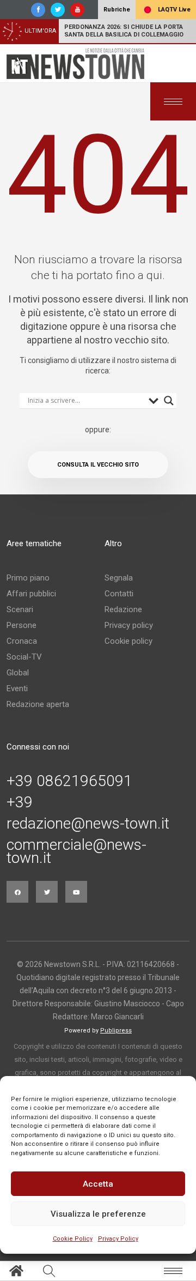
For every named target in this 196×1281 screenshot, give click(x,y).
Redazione (123, 609)
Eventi (17, 688)
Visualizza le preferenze (98, 1214)
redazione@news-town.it (88, 823)
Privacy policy (129, 625)
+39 (20, 802)
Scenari (20, 609)
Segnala (119, 578)
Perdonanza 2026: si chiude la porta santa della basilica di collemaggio (123, 30)
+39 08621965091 (69, 781)
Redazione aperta (38, 704)
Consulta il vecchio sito (98, 464)
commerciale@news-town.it (76, 851)
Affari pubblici (31, 594)
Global (18, 673)
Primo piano (28, 578)
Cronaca (22, 641)
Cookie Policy (73, 1238)
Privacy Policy (118, 1238)
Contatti (119, 594)
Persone (21, 625)
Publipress (116, 1030)
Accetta (98, 1184)
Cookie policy (128, 641)
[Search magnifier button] (168, 400)
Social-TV (24, 657)
